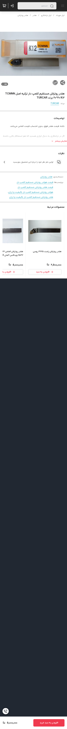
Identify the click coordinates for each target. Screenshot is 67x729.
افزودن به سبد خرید (49, 722)
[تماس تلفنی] (5, 711)
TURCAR (54, 103)
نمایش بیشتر (61, 141)
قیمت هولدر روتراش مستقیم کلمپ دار (35, 182)
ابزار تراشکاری (46, 15)
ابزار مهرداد (60, 15)
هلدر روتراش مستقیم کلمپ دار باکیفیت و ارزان (31, 197)
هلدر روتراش (22, 15)
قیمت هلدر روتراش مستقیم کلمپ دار (35, 187)
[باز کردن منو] (62, 5)
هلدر (34, 15)
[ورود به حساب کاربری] (12, 5)
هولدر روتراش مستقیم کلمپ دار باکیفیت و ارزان (30, 192)
